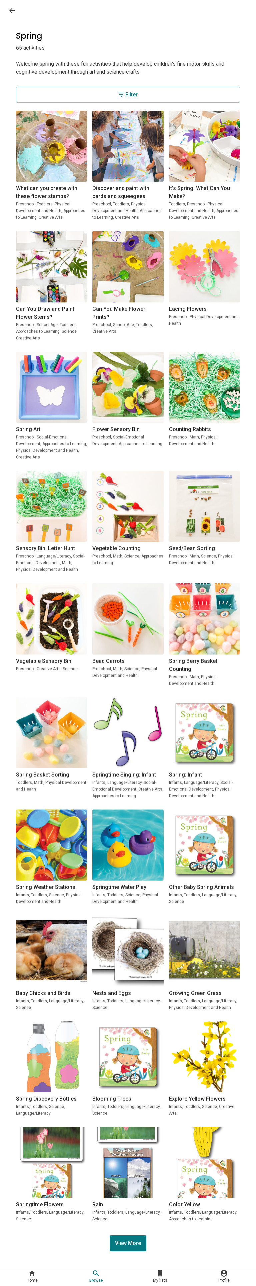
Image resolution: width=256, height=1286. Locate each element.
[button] (32, 1276)
